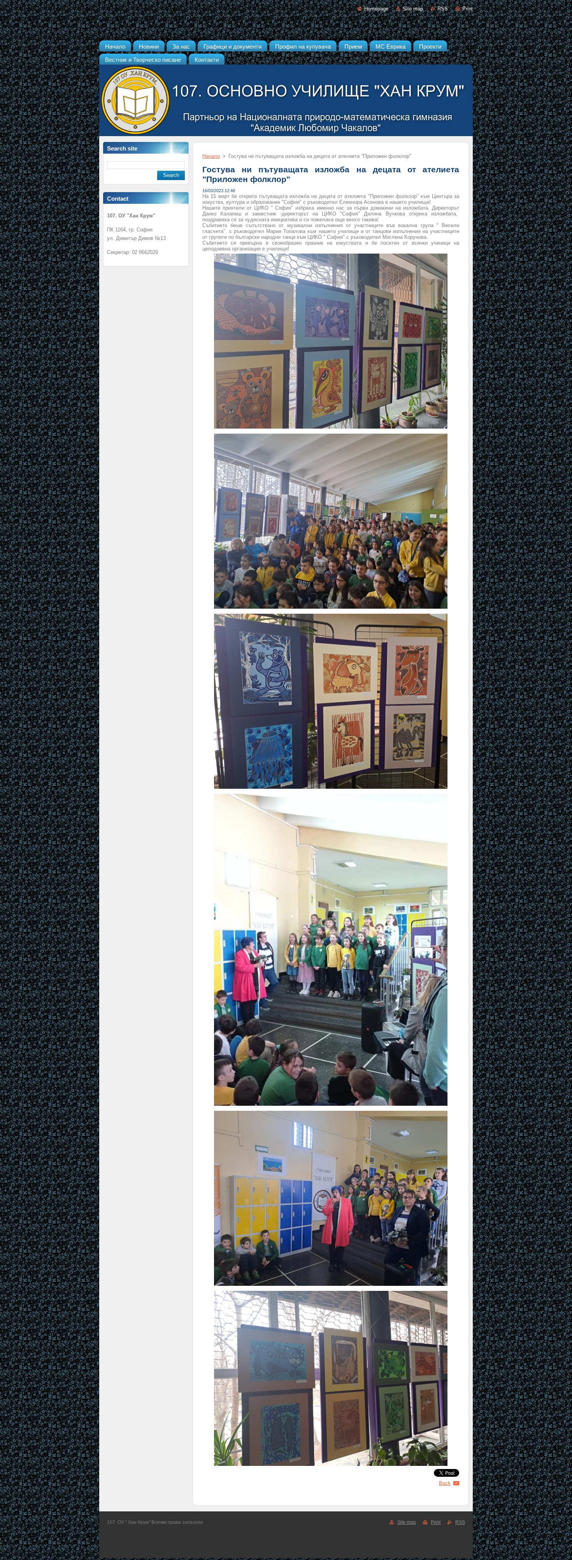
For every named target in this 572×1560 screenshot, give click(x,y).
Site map (413, 9)
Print (467, 9)
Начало (211, 156)
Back (445, 1483)
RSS (442, 9)
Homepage (376, 9)
